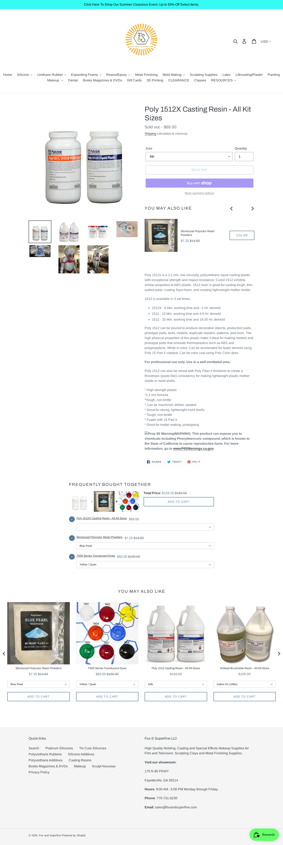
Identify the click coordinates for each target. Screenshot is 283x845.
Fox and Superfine (50, 835)
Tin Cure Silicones (92, 748)
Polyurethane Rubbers (45, 754)
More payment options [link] (199, 193)
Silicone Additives (81, 754)
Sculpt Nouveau (104, 766)
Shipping (150, 133)
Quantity (241, 148)
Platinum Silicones (59, 748)
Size (149, 148)
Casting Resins (80, 760)
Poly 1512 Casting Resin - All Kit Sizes (176, 668)
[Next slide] (252, 208)
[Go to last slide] (231, 208)
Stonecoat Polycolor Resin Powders (198, 233)
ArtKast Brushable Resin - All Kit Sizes (244, 668)
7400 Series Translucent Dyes (95, 555)
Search (34, 748)
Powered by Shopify (74, 835)
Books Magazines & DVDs (48, 766)
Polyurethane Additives (46, 760)
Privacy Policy (39, 772)
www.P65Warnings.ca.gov (193, 448)
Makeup (80, 766)
